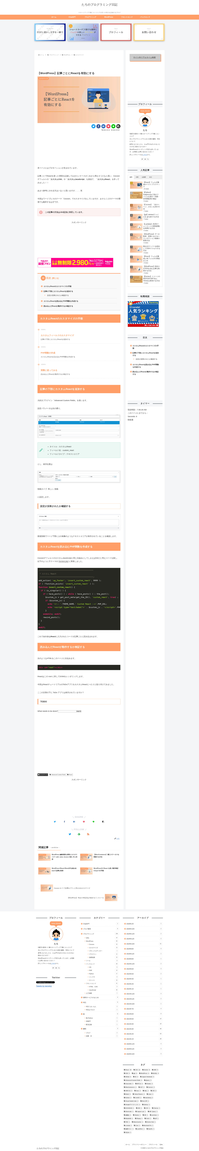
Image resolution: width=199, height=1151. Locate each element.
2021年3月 (143, 1029)
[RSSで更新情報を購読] (88, 834)
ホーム (128, 1144)
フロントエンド (101, 983)
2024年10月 (143, 944)
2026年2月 (143, 924)
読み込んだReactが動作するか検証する (58, 306)
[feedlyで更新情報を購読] (79, 834)
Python (103, 974)
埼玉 (100, 1002)
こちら (145, 154)
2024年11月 (143, 939)
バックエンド (101, 964)
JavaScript (103, 990)
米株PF (101, 1021)
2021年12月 (143, 994)
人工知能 (101, 993)
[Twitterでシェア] (93, 126)
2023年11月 (143, 954)
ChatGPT (100, 924)
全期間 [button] (144, 177)
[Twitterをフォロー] (70, 834)
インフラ (103, 977)
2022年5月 (143, 974)
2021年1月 (143, 1039)
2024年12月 (143, 934)
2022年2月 (143, 984)
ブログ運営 (100, 929)
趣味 (100, 1029)
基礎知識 (103, 957)
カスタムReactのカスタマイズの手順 (57, 286)
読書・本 (101, 1036)
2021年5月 (143, 1019)
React (70, 774)
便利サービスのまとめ (100, 997)
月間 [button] (137, 177)
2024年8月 (143, 949)
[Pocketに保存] (108, 126)
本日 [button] (150, 177)
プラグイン (103, 954)
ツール (101, 960)
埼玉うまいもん (101, 1006)
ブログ (101, 1033)
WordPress (101, 941)
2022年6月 (143, 969)
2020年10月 (143, 1054)
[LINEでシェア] (113, 126)
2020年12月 (143, 1044)
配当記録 (101, 1024)
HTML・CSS (103, 986)
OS (103, 967)
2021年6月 (143, 1014)
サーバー (103, 980)
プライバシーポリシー (139, 1144)
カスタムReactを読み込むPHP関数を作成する (61, 301)
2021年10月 (143, 1004)
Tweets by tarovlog (44, 986)
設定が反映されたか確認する (58, 295)
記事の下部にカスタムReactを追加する (58, 291)
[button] (118, 126)
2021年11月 (143, 999)
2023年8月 (143, 959)
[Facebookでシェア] (98, 126)
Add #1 (79, 711)
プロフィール (153, 1144)
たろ (145, 130)
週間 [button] (131, 177)
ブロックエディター (103, 951)
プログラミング (100, 934)
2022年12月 (143, 964)
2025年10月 (143, 929)
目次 (48, 278)
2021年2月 (143, 1034)
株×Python (101, 1018)
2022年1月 (143, 989)
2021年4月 (143, 1024)
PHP (103, 970)
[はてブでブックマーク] (103, 126)
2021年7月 (143, 1009)
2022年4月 (143, 979)
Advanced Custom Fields (58, 774)
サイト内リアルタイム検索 (144, 57)
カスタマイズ (43, 774)
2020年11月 (143, 1049)
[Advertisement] (79, 62)
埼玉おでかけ (101, 1010)
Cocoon (103, 944)
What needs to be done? (48, 711)
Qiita (101, 938)
